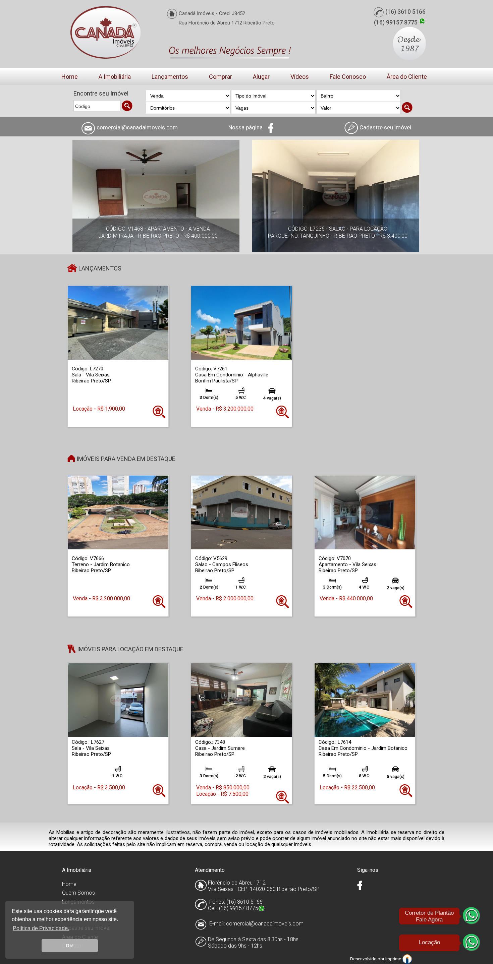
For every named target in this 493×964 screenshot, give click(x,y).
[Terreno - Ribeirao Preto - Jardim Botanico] (118, 512)
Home (69, 76)
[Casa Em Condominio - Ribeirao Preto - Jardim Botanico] (365, 700)
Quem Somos (78, 893)
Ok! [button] (70, 945)
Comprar (220, 76)
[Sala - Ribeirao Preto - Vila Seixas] (118, 322)
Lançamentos (170, 76)
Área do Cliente (407, 76)
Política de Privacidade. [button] (41, 928)
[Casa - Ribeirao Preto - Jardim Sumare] (241, 700)
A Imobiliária (115, 76)
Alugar (261, 76)
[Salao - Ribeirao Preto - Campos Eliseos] (241, 512)
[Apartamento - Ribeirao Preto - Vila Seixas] (365, 512)
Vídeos (299, 76)
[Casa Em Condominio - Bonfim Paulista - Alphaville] (241, 322)
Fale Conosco (348, 76)
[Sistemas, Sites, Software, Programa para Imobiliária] (407, 958)
